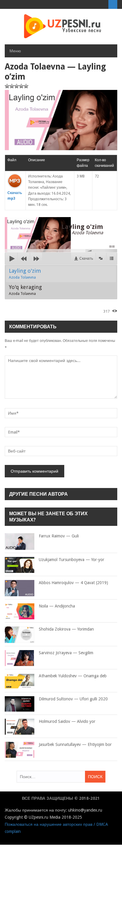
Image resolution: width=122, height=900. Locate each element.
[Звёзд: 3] (16, 86)
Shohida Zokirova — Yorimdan (66, 629)
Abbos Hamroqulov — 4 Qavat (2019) (73, 582)
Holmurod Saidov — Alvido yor (67, 721)
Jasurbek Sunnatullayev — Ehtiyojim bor (75, 744)
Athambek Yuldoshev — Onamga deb (73, 675)
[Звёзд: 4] (21, 86)
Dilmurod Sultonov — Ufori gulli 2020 (73, 699)
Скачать (86, 258)
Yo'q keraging (25, 290)
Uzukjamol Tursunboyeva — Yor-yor (71, 559)
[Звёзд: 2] (11, 86)
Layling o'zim (25, 273)
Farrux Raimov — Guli (59, 536)
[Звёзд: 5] (26, 86)
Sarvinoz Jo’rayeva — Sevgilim (66, 652)
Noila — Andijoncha (57, 606)
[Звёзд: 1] (7, 86)
